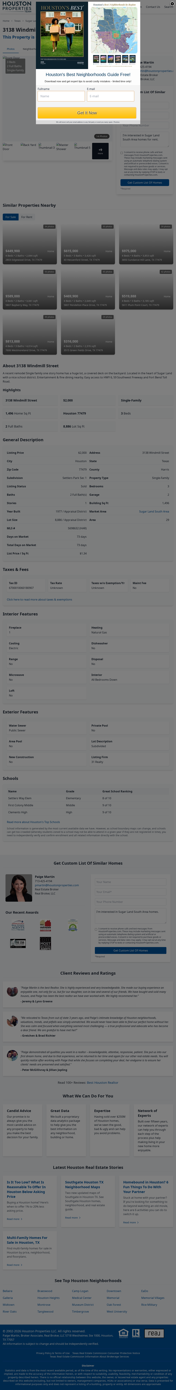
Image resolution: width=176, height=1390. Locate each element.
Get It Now (87, 112)
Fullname (44, 89)
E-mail (91, 89)
